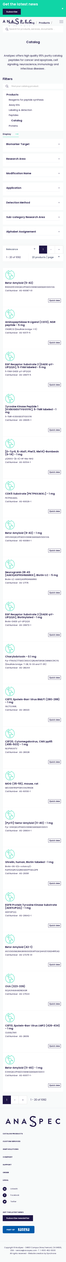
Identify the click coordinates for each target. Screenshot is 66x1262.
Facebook (14, 1195)
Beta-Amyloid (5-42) (19, 283)
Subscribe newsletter (17, 1218)
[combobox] (21, 249)
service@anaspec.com (26, 1250)
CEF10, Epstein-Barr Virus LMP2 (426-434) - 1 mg (32, 1027)
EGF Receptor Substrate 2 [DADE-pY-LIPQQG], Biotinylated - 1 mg (29, 616)
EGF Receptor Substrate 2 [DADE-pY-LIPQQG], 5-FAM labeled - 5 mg (29, 365)
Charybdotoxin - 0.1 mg (20, 656)
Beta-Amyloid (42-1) (19, 947)
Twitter (13, 1201)
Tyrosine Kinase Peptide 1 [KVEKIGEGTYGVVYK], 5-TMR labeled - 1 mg (30, 409)
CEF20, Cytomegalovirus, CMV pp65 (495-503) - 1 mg (28, 743)
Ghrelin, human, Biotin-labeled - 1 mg (29, 862)
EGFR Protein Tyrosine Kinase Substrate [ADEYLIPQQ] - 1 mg (31, 906)
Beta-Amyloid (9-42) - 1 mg (23, 533)
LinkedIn (14, 1188)
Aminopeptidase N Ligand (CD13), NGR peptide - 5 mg (30, 323)
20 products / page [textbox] (43, 257)
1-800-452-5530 (48, 1250)
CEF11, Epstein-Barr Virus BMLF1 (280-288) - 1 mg (32, 701)
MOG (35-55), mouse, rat (21, 783)
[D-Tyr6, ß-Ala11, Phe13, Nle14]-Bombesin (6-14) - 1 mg (32, 453)
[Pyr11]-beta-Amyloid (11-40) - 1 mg (29, 823)
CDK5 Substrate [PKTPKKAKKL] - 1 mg (30, 494)
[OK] (6, 29)
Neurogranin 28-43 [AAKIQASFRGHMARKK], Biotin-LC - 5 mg (31, 573)
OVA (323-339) (15, 986)
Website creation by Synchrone (42, 1253)
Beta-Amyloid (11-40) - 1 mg (23, 1068)
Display (7, 134)
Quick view (54, 300)
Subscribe (11, 11)
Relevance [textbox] (12, 249)
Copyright (8, 1247)
